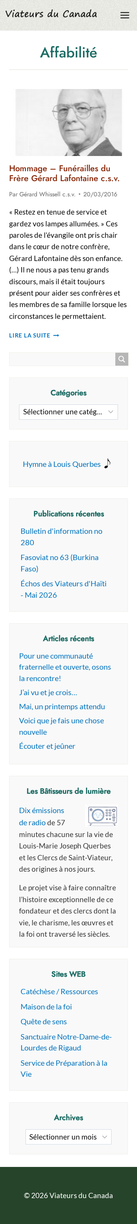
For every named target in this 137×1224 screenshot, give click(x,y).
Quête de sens (44, 1021)
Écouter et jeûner (47, 745)
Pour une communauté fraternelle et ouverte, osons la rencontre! (65, 667)
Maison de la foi (46, 1006)
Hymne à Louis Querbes (62, 463)
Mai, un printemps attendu (62, 706)
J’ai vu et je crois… (48, 692)
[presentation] (68, 122)
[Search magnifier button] (121, 359)
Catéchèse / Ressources (59, 991)
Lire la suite (34, 335)
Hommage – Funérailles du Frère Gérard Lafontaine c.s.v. (64, 173)
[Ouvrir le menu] (124, 15)
